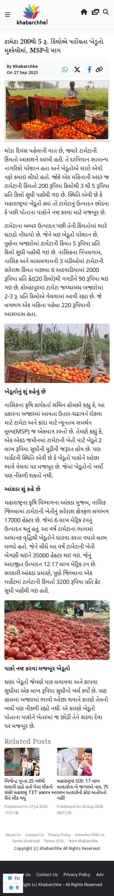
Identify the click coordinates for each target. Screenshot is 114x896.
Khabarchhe (25, 67)
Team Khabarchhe (83, 841)
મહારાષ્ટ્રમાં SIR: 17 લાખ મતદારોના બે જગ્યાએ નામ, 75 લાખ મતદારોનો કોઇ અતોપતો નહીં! (82, 790)
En (16, 878)
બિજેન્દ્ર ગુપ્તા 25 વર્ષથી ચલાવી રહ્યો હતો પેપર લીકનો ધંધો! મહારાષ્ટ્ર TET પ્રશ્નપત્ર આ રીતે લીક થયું (30, 790)
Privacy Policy (59, 835)
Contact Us (34, 835)
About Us (13, 835)
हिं (17, 888)
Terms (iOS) (53, 841)
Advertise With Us (90, 835)
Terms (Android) (25, 841)
